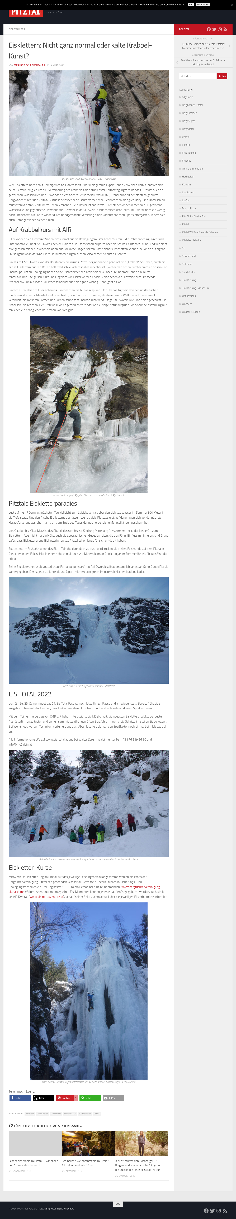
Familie (186, 144)
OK (190, 4)
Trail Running (189, 280)
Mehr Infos (203, 4)
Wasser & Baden (191, 311)
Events (186, 136)
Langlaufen (188, 192)
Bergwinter (17, 29)
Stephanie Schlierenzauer (29, 65)
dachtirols (30, 1113)
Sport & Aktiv (189, 272)
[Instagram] (220, 29)
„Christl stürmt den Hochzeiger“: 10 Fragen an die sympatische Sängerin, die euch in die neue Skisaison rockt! (138, 1165)
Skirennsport (189, 256)
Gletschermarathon (192, 168)
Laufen (186, 200)
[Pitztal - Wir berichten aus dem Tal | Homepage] (26, 12)
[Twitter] (214, 29)
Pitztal (97, 1113)
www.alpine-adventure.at (46, 897)
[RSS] (225, 29)
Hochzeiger (188, 176)
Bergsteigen (188, 120)
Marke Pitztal (189, 208)
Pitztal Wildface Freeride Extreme (200, 232)
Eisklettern (56, 1113)
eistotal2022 (70, 1113)
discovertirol (42, 1113)
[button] (20, 1098)
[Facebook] (209, 29)
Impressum (52, 1208)
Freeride (186, 160)
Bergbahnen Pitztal (192, 105)
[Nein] (231, 5)
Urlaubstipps (189, 296)
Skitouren (187, 264)
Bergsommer (189, 113)
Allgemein (187, 97)
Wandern (187, 303)
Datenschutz (67, 1208)
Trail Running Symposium (196, 288)
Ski (183, 248)
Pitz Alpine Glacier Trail (194, 216)
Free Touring (189, 152)
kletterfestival (85, 1113)
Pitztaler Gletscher (192, 240)
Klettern (186, 184)
